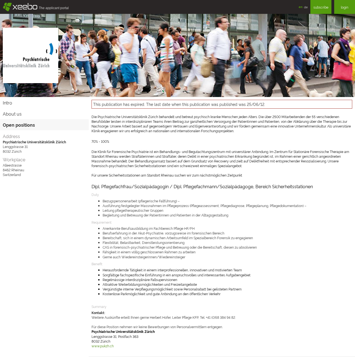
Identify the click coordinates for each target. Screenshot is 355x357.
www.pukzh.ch (103, 345)
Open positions (19, 125)
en (301, 7)
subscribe (320, 7)
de (306, 7)
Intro (7, 103)
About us (12, 114)
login (344, 7)
